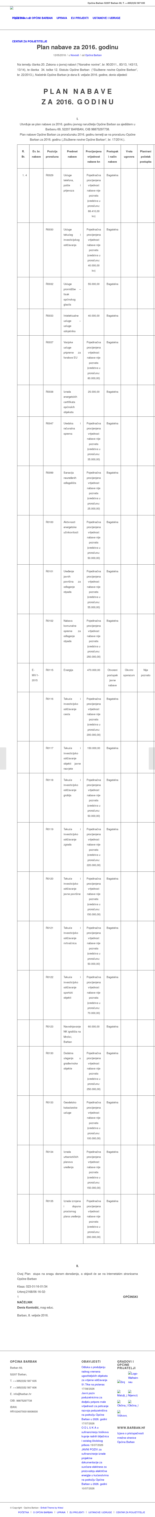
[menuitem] (18, 18)
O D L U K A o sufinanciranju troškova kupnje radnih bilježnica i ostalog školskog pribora (95, 1436)
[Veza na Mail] (11, 3)
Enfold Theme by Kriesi (52, 1507)
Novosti (75, 55)
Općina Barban (93, 55)
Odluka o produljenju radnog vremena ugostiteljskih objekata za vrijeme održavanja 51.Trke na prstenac (95, 1375)
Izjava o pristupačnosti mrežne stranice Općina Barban (130, 1437)
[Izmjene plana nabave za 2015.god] (3, 758)
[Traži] (52, 41)
